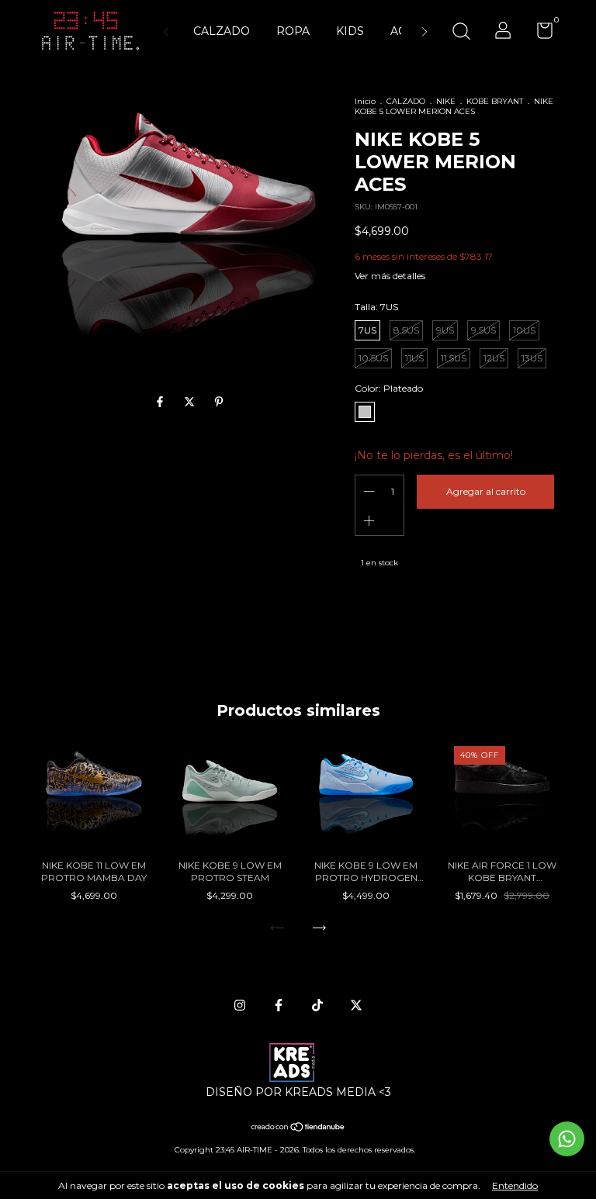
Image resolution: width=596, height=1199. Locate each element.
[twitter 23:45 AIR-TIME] (356, 1005)
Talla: (376, 307)
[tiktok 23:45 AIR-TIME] (317, 1005)
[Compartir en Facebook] (161, 402)
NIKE (446, 101)
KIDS (350, 31)
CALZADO (221, 31)
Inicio (365, 101)
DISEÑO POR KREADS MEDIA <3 (298, 1092)
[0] (539, 33)
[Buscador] (461, 33)
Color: (389, 388)
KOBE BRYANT (494, 101)
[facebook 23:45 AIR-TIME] (278, 1005)
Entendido (515, 1185)
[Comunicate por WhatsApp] (566, 1138)
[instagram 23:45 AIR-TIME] (240, 1005)
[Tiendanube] (298, 1128)
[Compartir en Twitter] (191, 402)
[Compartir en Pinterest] (218, 402)
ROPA (293, 31)
